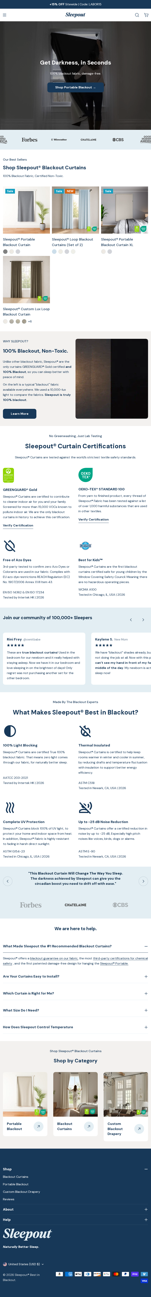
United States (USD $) (24, 1264)
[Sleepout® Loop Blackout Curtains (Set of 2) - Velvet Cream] (60, 251)
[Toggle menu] (4, 15)
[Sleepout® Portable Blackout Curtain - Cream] (11, 251)
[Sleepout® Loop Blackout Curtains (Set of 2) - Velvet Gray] (66, 251)
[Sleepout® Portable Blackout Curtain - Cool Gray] (5, 251)
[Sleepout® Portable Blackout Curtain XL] (124, 210)
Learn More (20, 414)
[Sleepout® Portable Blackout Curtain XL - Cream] (103, 251)
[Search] (137, 15)
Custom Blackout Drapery (21, 1192)
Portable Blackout (16, 1184)
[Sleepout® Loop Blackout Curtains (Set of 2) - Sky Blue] (54, 251)
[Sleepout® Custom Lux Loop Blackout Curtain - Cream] (5, 321)
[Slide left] (131, 620)
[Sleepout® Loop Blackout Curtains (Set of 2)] (75, 210)
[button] (141, 1287)
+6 (30, 321)
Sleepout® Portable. (114, 963)
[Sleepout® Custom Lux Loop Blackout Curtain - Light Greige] (11, 321)
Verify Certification (18, 525)
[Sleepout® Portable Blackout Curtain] (26, 210)
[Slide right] (143, 620)
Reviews (8, 1199)
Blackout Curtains (15, 1177)
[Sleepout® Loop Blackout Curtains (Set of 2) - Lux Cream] (73, 251)
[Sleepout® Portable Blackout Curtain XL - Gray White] (109, 251)
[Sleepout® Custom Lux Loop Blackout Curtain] (26, 279)
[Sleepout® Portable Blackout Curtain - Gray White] (18, 251)
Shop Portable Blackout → (75, 87)
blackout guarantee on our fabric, (54, 958)
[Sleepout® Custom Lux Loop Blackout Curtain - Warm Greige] (24, 321)
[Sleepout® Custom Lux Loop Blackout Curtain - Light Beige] (18, 321)
